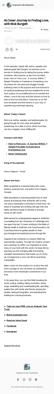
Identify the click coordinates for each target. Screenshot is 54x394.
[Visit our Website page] (30, 379)
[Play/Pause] (9, 41)
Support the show (12, 345)
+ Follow (46, 5)
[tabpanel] (27, 207)
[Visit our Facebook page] (18, 379)
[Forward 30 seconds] (11, 49)
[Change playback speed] (16, 49)
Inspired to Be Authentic (23, 5)
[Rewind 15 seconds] (7, 49)
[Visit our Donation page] (36, 379)
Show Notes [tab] (9, 57)
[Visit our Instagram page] (24, 379)
